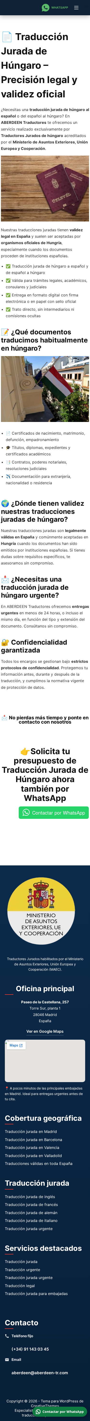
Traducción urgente (22, 1269)
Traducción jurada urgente (29, 1228)
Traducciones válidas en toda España (38, 1163)
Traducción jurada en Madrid (31, 1131)
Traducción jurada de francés (31, 1204)
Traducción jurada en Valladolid (33, 1155)
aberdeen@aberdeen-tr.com (40, 1372)
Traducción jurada (21, 1261)
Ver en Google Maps (45, 1031)
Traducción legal (20, 1285)
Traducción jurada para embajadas (36, 1293)
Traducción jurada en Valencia (32, 1147)
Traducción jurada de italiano (31, 1220)
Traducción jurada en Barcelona (33, 1139)
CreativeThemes (45, 1406)
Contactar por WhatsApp (58, 812)
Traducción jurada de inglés (30, 1196)
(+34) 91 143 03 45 (30, 1349)
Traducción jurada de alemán (31, 1212)
